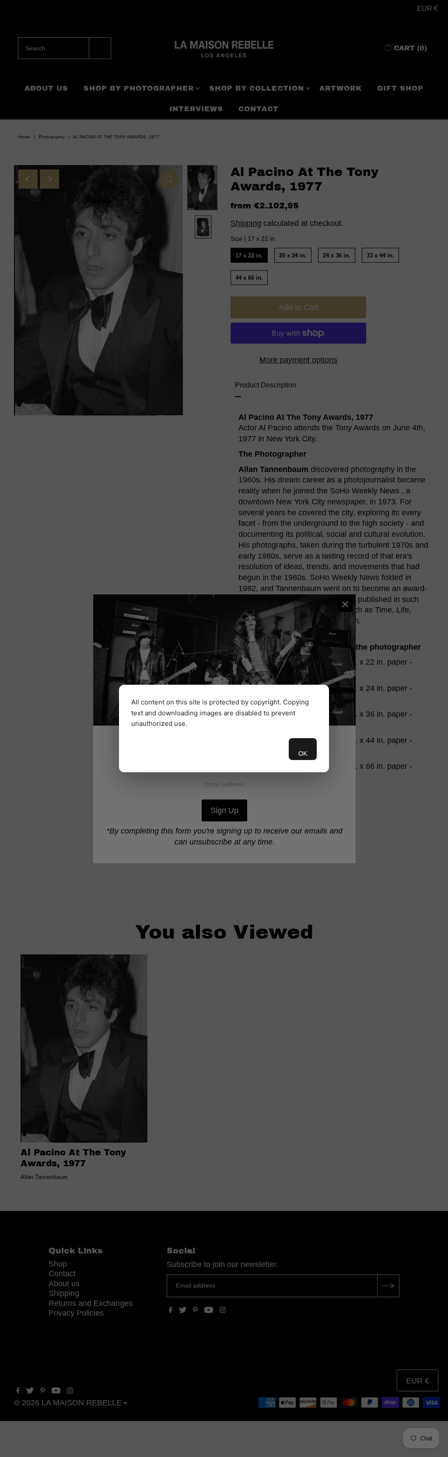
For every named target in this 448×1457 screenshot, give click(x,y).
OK (302, 753)
